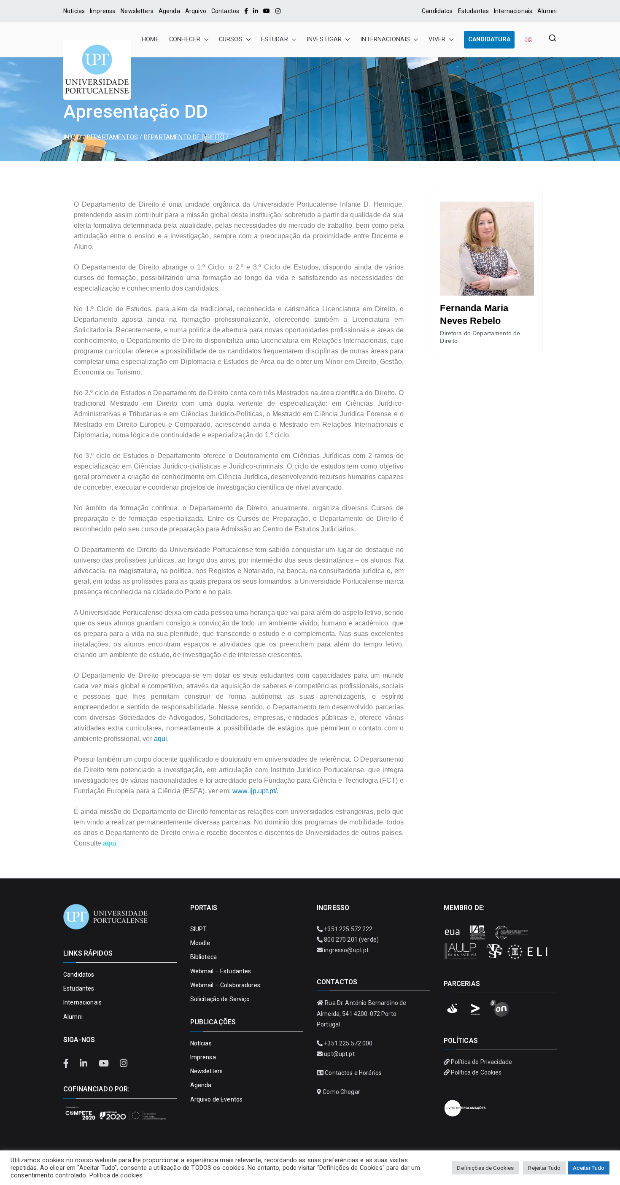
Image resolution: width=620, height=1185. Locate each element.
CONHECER (184, 39)
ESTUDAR (274, 39)
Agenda (169, 11)
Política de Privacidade (481, 1061)
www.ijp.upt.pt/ (254, 790)
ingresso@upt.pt (346, 950)
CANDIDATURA (489, 39)
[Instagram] (277, 11)
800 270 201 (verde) (351, 939)
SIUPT (198, 929)
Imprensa (103, 11)
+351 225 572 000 (348, 1043)
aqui (160, 738)
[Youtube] (266, 11)
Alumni (547, 11)
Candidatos (437, 11)
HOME (150, 39)
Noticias (74, 11)
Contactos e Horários (353, 1072)
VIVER (437, 39)
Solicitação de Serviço (220, 999)
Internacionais (513, 11)
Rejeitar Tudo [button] (544, 1168)
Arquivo (195, 11)
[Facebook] (246, 11)
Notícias (201, 1043)
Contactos (225, 11)
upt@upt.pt (339, 1053)
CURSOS (231, 39)
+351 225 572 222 (348, 929)
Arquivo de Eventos (216, 1099)
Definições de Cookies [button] (485, 1168)
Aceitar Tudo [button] (588, 1168)
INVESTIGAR (324, 39)
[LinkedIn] (255, 11)
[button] (204, 39)
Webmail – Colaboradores (225, 985)
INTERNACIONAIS (385, 39)
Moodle (200, 943)
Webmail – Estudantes (220, 971)
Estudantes (473, 11)
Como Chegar (341, 1091)
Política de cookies (116, 1175)
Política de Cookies (476, 1072)
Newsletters (137, 11)
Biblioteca (203, 956)
